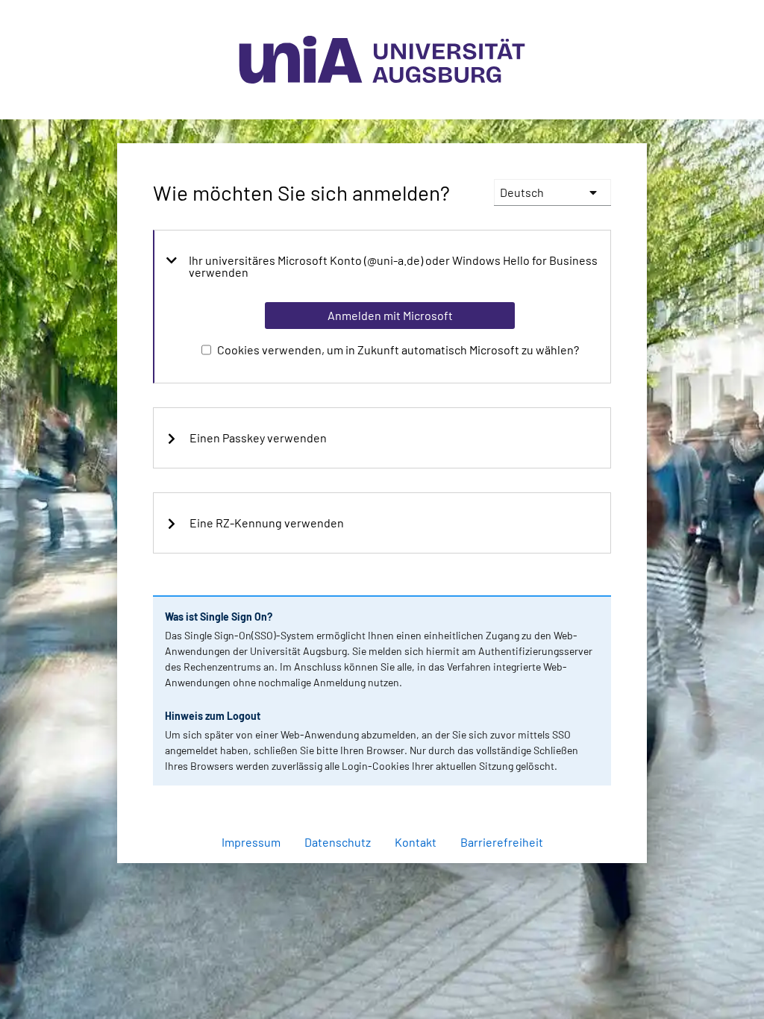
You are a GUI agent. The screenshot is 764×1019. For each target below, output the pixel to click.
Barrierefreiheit (501, 842)
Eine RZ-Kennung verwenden (267, 523)
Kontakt (415, 842)
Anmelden (389, 871)
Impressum (251, 842)
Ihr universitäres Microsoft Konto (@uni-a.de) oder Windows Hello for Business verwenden (393, 266)
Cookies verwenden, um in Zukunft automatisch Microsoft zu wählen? (398, 349)
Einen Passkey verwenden (258, 438)
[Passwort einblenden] (579, 802)
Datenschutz (337, 842)
